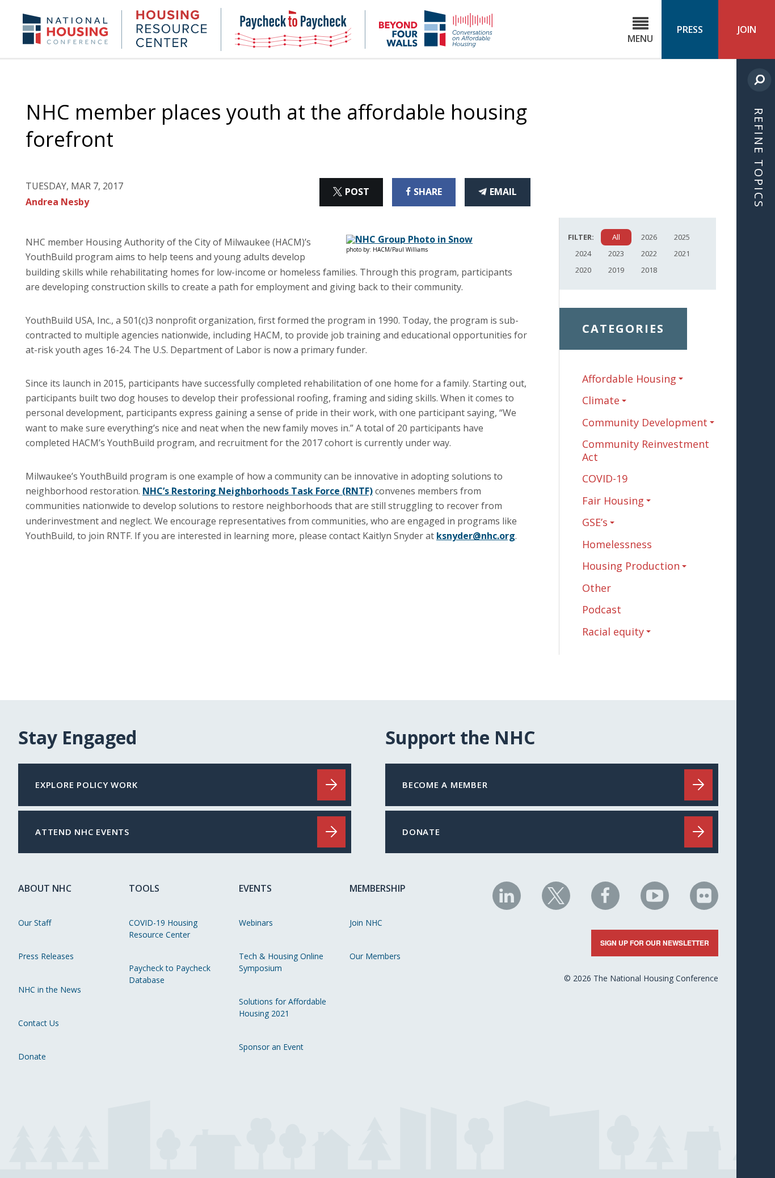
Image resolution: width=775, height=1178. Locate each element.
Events (255, 888)
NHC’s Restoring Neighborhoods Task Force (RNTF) (257, 491)
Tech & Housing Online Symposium (281, 962)
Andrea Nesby (57, 202)
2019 (616, 270)
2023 (616, 253)
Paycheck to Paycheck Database (169, 974)
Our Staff (34, 922)
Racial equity (613, 631)
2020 (583, 270)
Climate (601, 400)
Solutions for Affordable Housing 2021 (282, 1007)
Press (690, 29)
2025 (682, 237)
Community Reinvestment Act (645, 450)
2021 (682, 253)
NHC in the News (49, 989)
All (616, 237)
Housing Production (631, 566)
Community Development (644, 422)
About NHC (44, 888)
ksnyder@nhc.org (475, 535)
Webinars (256, 922)
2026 (649, 237)
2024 (583, 253)
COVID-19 (604, 478)
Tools (144, 888)
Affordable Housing (629, 378)
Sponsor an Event (271, 1046)
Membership (377, 888)
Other (596, 588)
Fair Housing (613, 500)
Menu (640, 38)
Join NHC (365, 922)
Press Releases (46, 956)
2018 (649, 270)
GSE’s (595, 522)
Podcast (601, 609)
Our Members (375, 956)
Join (747, 29)
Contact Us (38, 1023)
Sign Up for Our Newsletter (654, 943)
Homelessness (617, 544)
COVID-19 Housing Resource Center (163, 928)
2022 (649, 253)
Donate (32, 1056)
